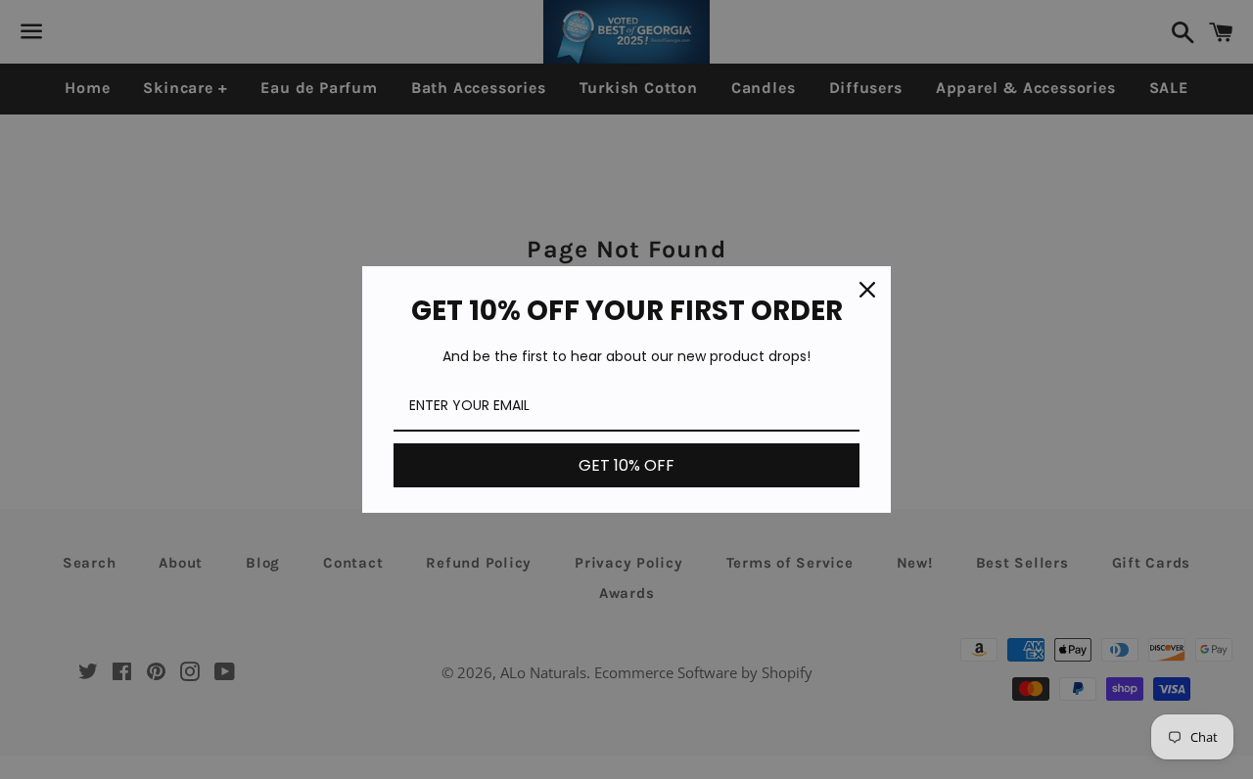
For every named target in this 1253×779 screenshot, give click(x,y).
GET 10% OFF (626, 465)
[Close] (867, 289)
